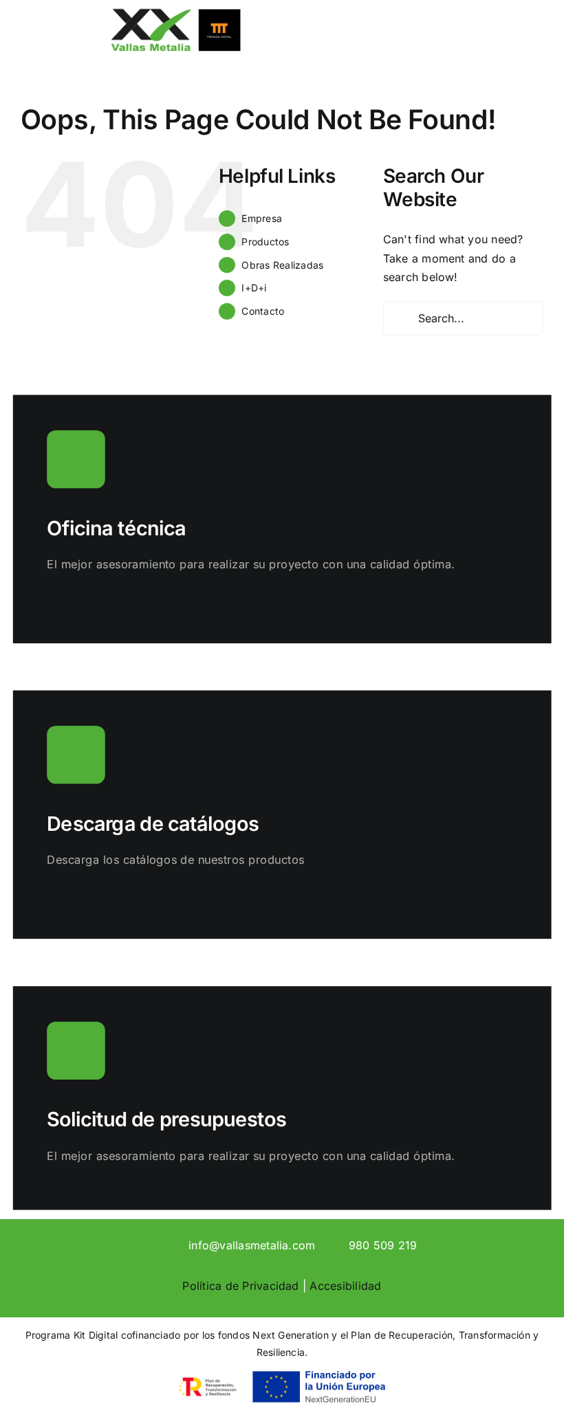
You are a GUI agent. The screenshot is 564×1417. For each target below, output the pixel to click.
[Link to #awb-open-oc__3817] (448, 44)
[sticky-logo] (175, 12)
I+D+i (253, 287)
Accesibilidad (345, 1286)
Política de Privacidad (240, 1286)
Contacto (262, 311)
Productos (265, 241)
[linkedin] (151, 1244)
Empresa (261, 218)
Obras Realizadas (282, 265)
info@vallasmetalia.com (251, 1245)
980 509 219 (383, 1245)
